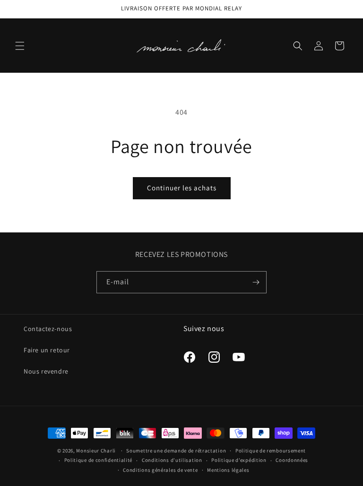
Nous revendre (46, 371)
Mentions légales (228, 470)
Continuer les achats (181, 187)
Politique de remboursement (270, 450)
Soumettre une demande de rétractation (176, 450)
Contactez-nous (48, 328)
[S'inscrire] (255, 282)
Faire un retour (47, 350)
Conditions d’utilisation (172, 460)
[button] (19, 45)
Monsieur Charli (96, 450)
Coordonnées (292, 460)
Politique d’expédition (238, 460)
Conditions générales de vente (160, 470)
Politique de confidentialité (98, 460)
